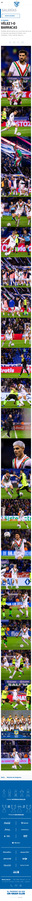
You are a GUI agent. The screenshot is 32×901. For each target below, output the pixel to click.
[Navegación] (2, 2)
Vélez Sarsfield (17, 3)
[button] (10, 42)
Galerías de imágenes (14, 777)
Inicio (3, 777)
